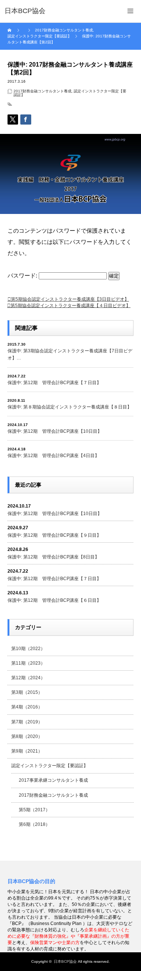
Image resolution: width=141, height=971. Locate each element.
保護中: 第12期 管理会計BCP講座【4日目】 (53, 455)
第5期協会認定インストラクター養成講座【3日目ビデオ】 (70, 299)
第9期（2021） (26, 751)
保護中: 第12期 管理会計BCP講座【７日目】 (54, 382)
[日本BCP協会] (25, 11)
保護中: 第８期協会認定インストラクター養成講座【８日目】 (70, 407)
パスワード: (23, 275)
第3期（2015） (26, 692)
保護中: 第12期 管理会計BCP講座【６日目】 (54, 600)
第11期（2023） (28, 663)
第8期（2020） (26, 736)
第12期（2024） (28, 677)
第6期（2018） (34, 824)
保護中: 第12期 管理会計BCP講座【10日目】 (55, 431)
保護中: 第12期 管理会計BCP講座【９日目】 (54, 535)
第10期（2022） (28, 648)
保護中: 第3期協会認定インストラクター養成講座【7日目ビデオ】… (70, 354)
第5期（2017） (34, 809)
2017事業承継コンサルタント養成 (53, 780)
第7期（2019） (26, 722)
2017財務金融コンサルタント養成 (42, 91)
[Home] (10, 30)
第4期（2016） (26, 707)
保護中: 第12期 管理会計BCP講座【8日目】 (53, 557)
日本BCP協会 (65, 961)
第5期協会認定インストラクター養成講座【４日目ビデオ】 (70, 305)
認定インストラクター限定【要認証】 (49, 765)
